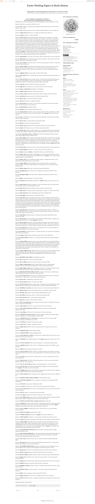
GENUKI (64, 113)
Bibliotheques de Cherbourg (68, 94)
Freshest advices (62, 13)
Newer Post (18, 490)
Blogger (52, 500)
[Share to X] (32, 485)
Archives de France (66, 97)
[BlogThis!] (31, 485)
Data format (48, 13)
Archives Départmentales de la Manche (70, 99)
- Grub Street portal (66, 69)
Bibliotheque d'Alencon (67, 95)
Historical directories (67, 109)
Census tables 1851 (66, 117)
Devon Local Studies (67, 112)
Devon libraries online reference (69, 110)
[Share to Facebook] (33, 485)
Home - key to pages (30, 13)
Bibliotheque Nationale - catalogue (69, 90)
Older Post (58, 490)
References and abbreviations (40, 13)
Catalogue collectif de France (68, 92)
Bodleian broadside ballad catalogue (69, 84)
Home (38, 490)
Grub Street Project (66, 71)
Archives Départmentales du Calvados (70, 98)
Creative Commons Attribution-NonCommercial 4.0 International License (70, 58)
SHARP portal (65, 66)
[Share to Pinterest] (34, 485)
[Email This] (30, 485)
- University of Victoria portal (68, 70)
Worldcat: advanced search (68, 83)
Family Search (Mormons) (68, 114)
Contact (66, 13)
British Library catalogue (67, 79)
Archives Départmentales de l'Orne (69, 100)
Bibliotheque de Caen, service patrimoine (70, 93)
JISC (64, 81)
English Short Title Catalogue (68, 80)
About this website (54, 13)
